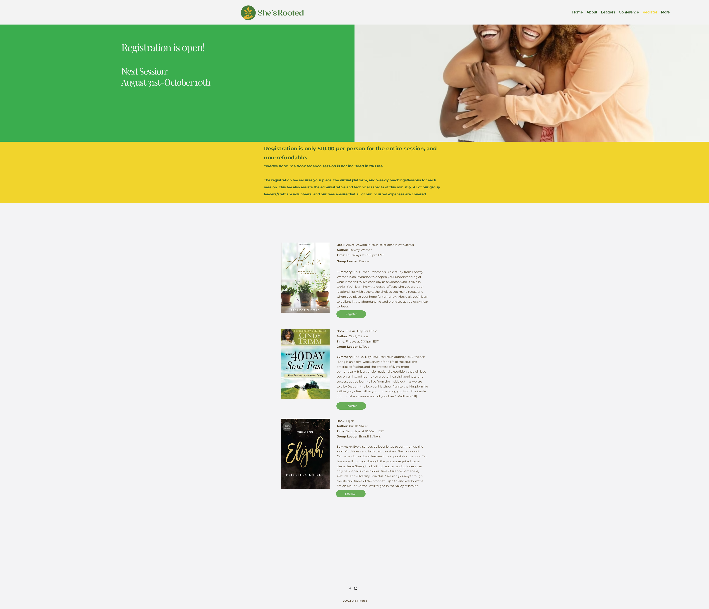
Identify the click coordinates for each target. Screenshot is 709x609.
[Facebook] (350, 588)
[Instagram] (355, 588)
